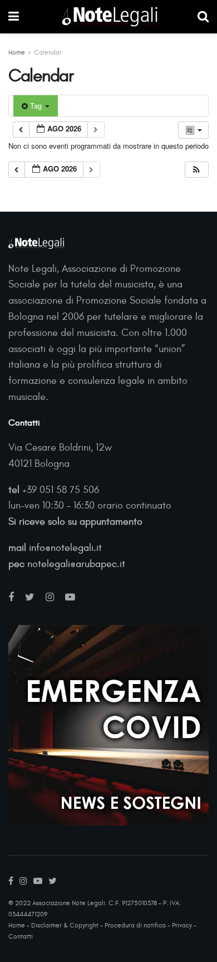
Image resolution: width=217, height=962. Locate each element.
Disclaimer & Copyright (64, 925)
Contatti (20, 936)
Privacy (182, 925)
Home (16, 52)
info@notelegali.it (65, 548)
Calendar (48, 52)
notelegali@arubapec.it (76, 564)
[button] (196, 169)
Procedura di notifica (135, 925)
